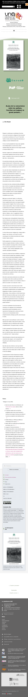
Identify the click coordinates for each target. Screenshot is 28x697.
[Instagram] (17, 7)
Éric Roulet (8, 122)
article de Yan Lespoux (11, 406)
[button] (14, 30)
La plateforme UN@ (7, 601)
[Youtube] (20, 7)
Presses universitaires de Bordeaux (10, 477)
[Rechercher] (14, 6)
